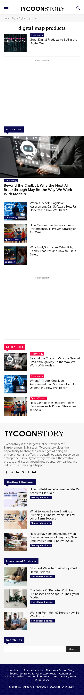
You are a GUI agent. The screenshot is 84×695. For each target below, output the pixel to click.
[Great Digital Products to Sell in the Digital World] (15, 43)
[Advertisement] (42, 90)
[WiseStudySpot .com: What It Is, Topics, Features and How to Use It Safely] (15, 255)
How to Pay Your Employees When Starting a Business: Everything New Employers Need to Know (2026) (53, 537)
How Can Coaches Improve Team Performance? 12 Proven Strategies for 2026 (53, 228)
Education (10, 262)
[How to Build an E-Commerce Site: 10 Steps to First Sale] (15, 497)
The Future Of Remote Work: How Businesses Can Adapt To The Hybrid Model (54, 593)
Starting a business (41, 497)
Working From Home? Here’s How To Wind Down (54, 614)
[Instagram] (12, 472)
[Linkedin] (17, 472)
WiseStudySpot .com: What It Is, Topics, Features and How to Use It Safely (53, 250)
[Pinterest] (23, 472)
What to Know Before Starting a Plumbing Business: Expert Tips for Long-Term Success (52, 515)
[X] (28, 472)
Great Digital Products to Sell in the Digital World (53, 41)
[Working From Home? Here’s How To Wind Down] (15, 621)
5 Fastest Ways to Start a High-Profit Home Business (54, 570)
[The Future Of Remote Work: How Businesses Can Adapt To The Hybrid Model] (15, 598)
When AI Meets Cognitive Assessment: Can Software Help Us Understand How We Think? (53, 206)
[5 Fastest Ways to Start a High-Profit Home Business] (15, 576)
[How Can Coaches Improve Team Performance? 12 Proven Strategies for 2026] (15, 233)
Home (7, 18)
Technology (11, 180)
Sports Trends (12, 239)
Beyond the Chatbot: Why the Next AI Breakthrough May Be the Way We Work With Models (38, 189)
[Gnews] (34, 472)
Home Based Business (42, 576)
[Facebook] (6, 472)
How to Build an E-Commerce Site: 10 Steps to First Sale (54, 491)
